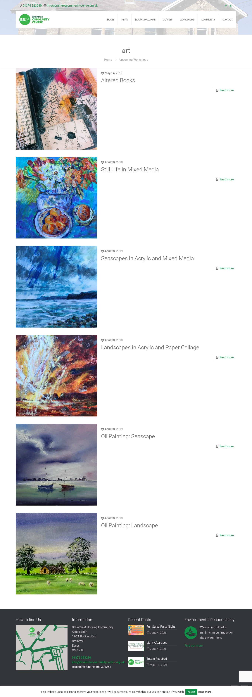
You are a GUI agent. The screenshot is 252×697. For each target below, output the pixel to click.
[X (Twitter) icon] (230, 6)
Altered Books (118, 80)
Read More (204, 691)
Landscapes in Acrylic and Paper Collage (150, 347)
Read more (227, 90)
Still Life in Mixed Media (130, 169)
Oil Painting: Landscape (129, 525)
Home (108, 59)
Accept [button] (191, 692)
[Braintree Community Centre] (34, 19)
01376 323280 (32, 5)
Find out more (193, 645)
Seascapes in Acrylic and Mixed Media (147, 258)
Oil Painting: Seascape (128, 436)
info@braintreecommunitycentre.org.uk (72, 5)
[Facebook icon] (226, 6)
